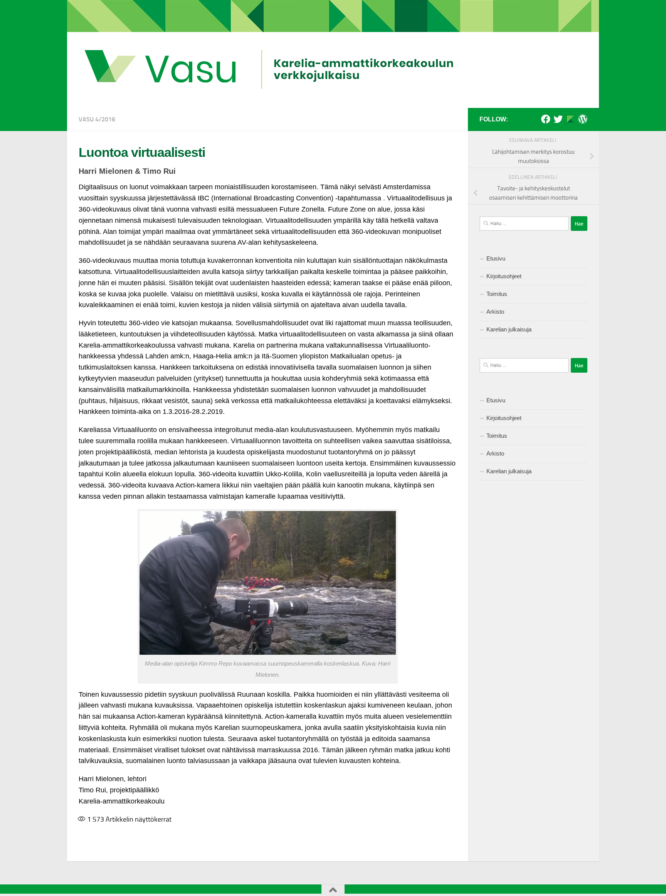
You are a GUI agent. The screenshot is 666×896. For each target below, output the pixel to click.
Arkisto (495, 311)
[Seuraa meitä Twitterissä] (558, 119)
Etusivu (495, 258)
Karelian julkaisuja (508, 329)
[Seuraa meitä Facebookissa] (545, 119)
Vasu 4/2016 (97, 119)
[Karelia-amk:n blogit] (582, 119)
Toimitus (496, 294)
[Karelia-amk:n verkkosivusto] (570, 119)
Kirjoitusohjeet (503, 276)
